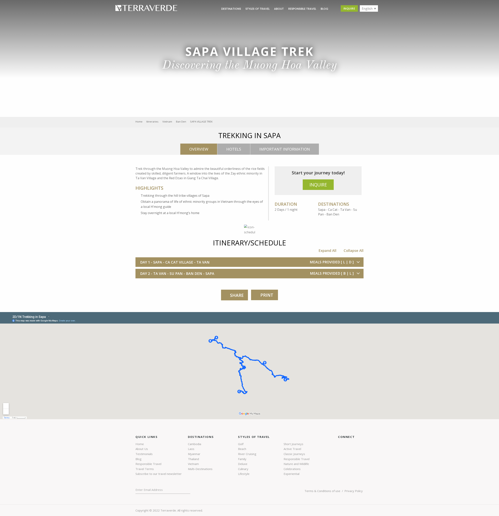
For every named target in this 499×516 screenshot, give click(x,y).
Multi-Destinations (200, 469)
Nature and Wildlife (296, 464)
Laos (191, 449)
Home (139, 444)
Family (242, 459)
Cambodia (194, 444)
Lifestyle (244, 474)
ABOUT (279, 9)
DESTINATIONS (231, 9)
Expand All (327, 250)
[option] (249, 58)
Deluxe (242, 464)
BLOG (324, 9)
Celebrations (292, 469)
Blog (138, 459)
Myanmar (194, 454)
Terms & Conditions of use (322, 491)
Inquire (349, 8)
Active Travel (292, 449)
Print (266, 295)
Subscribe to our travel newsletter (158, 474)
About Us (141, 449)
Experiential (291, 474)
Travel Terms (144, 469)
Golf (240, 444)
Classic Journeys (294, 454)
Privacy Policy (353, 491)
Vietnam (193, 464)
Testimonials (144, 454)
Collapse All (354, 250)
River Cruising (247, 454)
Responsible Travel (302, 9)
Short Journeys (293, 444)
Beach (242, 449)
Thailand (193, 459)
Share (237, 295)
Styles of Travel (257, 9)
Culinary (243, 469)
